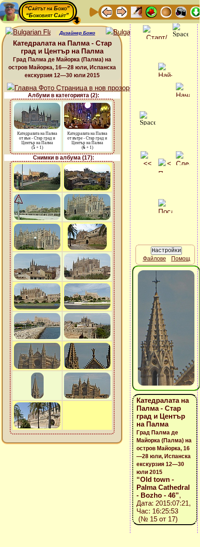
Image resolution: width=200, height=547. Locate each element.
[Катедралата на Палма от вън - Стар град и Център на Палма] (37, 107)
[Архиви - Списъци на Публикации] (136, 11)
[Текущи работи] (166, 11)
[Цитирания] (151, 11)
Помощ (180, 258)
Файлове (154, 258)
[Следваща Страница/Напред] (121, 11)
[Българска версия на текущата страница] (128, 32)
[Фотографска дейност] (181, 11)
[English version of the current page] (28, 32)
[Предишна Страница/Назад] (106, 11)
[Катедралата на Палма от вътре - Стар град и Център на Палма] (87, 107)
